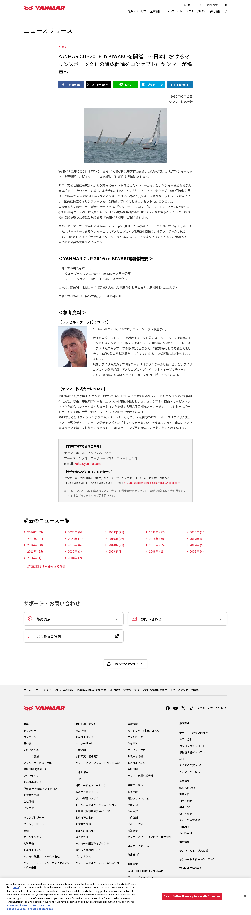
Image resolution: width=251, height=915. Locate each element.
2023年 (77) (157, 532)
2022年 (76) (197, 532)
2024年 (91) (116, 532)
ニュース (41, 690)
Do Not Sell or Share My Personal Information (192, 896)
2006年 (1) (34, 558)
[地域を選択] (226, 4)
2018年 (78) (157, 538)
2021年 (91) (35, 538)
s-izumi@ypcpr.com (136, 482)
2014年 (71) (116, 545)
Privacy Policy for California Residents (30, 905)
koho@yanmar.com (87, 463)
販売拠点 (188, 5)
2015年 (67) (76, 545)
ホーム (27, 690)
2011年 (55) (35, 551)
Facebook (73, 84)
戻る (64, 46)
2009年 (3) (115, 551)
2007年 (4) (197, 551)
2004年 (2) (75, 558)
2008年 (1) (156, 551)
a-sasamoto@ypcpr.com (165, 482)
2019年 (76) (116, 538)
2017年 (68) (197, 538)
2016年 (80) (35, 545)
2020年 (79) (76, 538)
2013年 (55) (157, 545)
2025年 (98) (76, 532)
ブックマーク (155, 84)
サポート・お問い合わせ (208, 5)
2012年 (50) (197, 545)
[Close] (245, 896)
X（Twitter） (100, 84)
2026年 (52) (35, 532)
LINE (128, 84)
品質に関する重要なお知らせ (46, 566)
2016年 (54, 690)
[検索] (226, 13)
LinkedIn (182, 84)
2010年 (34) (76, 551)
